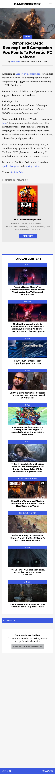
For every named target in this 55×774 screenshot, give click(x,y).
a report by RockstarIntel (27, 74)
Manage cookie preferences (27, 646)
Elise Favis (15, 62)
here (4, 123)
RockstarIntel (16, 172)
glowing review (31, 166)
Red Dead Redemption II (27, 219)
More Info (28, 236)
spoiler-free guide (10, 166)
